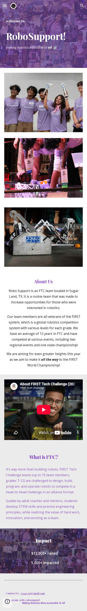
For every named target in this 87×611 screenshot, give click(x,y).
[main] (43, 34)
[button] (5, 5)
